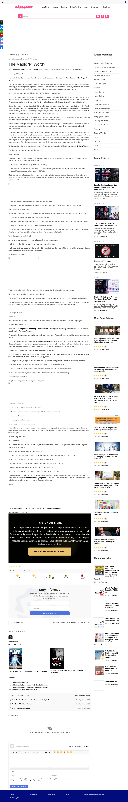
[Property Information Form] (107, 476)
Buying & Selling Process (103, 71)
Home (12, 794)
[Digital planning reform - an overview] (99, 622)
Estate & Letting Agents (102, 75)
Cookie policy (32, 794)
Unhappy (68, 752)
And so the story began (52, 508)
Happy (55, 752)
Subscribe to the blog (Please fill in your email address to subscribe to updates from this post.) (40, 779)
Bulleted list (34, 752)
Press (96, 137)
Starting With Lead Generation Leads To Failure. (112, 605)
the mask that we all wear (42, 341)
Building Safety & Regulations (104, 67)
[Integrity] (99, 670)
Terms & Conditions (36, 781)
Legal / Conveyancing (102, 108)
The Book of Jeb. (18, 622)
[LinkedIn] (64, 25)
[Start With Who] (70, 658)
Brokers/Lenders (75, 7)
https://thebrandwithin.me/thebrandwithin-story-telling (28, 687)
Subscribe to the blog (49, 613)
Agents (55, 7)
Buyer (96, 145)
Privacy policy (51, 794)
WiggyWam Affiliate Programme (94, 794)
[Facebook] (64, 28)
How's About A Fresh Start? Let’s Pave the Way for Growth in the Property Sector (106, 370)
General (16, 69)
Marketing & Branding (102, 112)
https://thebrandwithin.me (18, 682)
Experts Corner (25, 69)
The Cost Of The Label (102, 261)
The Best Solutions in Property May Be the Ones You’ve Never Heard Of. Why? (105, 299)
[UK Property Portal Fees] (107, 331)
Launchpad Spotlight (101, 104)
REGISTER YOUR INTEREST (50, 551)
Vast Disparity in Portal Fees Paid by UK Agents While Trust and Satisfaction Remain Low (106, 341)
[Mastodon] (64, 41)
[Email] (64, 44)
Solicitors (64, 7)
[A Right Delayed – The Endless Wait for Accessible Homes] (99, 655)
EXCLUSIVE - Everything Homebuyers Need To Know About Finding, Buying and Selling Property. (106, 573)
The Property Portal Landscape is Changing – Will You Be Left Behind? (106, 457)
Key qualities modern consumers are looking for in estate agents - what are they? (112, 638)
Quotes (46, 752)
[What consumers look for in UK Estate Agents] (99, 638)
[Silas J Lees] (107, 532)
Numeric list (37, 752)
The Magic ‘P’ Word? (23, 508)
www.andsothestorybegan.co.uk (36, 478)
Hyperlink (25, 752)
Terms (67, 794)
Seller (96, 149)
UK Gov (97, 141)
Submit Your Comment (19, 786)
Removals (97, 129)
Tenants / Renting (100, 133)
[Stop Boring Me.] (99, 685)
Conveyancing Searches (103, 63)
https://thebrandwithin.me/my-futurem (22, 690)
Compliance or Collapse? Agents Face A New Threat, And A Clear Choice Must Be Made (106, 486)
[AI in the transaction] (106, 212)
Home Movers (45, 7)
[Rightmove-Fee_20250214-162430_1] (107, 389)
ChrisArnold (37, 69)
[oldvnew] (107, 447)
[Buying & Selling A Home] (99, 570)
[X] (64, 22)
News (86, 7)
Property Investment (101, 121)
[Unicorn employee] (107, 505)
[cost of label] (106, 250)
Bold (13, 752)
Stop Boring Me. (111, 681)
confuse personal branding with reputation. (32, 329)
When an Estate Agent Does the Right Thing (111, 668)
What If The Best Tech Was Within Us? (111, 590)
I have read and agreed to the (27, 781)
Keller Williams (82, 146)
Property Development (102, 125)
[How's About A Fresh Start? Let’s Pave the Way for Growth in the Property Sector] (107, 360)
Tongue (64, 752)
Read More (103, 199)
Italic (16, 752)
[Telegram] (64, 38)
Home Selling (99, 96)
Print (26, 54)
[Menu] (7, 7)
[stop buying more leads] (106, 174)
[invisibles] (106, 286)
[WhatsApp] (64, 31)
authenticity (28, 381)
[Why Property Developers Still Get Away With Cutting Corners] (107, 420)
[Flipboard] (64, 35)
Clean (49, 752)
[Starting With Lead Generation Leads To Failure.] (99, 607)
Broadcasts (106, 7)
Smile (58, 752)
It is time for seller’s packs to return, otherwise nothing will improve (106, 542)
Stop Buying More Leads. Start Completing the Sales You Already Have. (105, 187)
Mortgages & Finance (101, 117)
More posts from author (82, 695)
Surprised (61, 752)
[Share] (64, 47)
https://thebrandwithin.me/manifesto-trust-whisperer (28, 685)
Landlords (97, 100)
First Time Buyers (100, 84)
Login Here (85, 746)
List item (40, 752)
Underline (20, 752)
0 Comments (77, 69)
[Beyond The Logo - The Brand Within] (29, 658)
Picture (28, 752)
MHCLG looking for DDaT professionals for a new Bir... (70, 622)
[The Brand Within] (99, 592)
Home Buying (99, 92)
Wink (71, 752)
